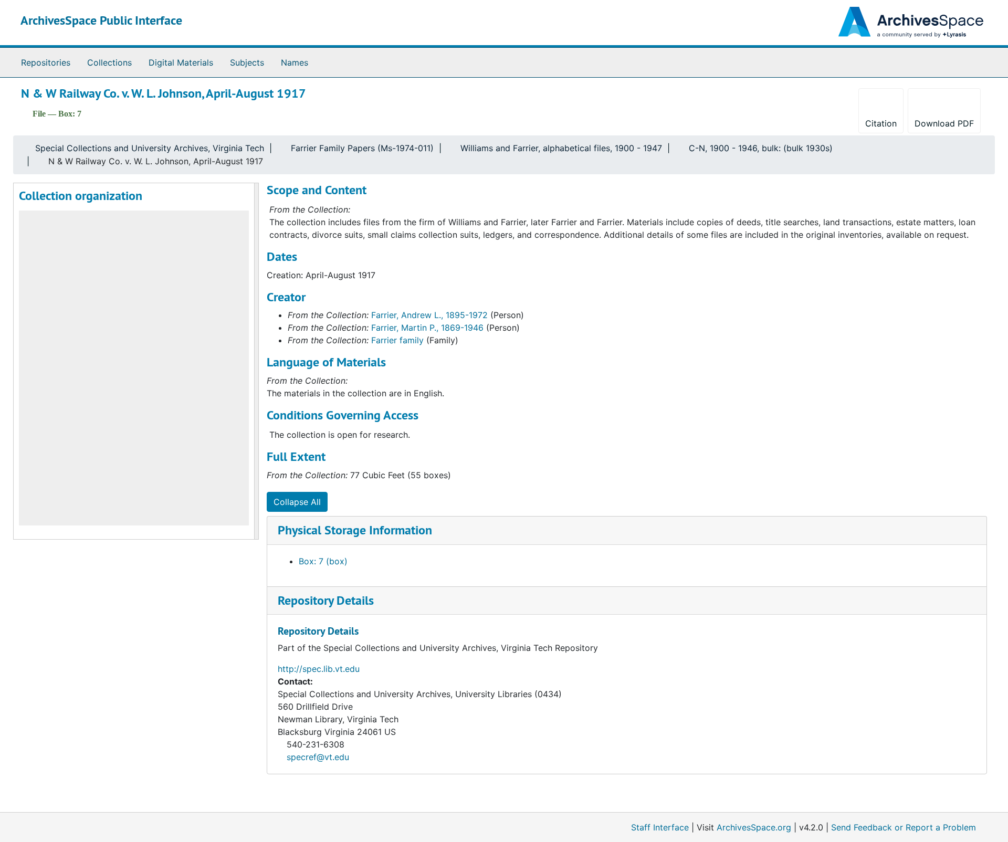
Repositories (45, 62)
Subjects (247, 62)
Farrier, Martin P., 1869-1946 (427, 327)
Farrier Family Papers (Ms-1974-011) (362, 148)
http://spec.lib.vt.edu (319, 669)
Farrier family (397, 340)
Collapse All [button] (297, 502)
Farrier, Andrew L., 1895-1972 (429, 315)
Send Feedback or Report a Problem (903, 827)
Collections (109, 62)
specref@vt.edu (318, 757)
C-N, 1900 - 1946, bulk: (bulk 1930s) (761, 148)
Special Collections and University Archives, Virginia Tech (149, 148)
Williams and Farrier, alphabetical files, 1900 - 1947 (561, 148)
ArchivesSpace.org (754, 827)
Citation (881, 123)
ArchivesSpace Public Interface (101, 20)
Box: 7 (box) (323, 561)
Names (294, 62)
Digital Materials (181, 62)
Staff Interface (660, 827)
